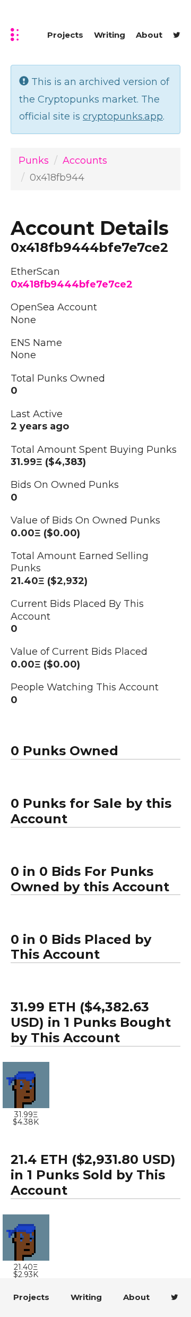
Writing (109, 35)
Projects (65, 35)
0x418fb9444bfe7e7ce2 (72, 284)
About (149, 35)
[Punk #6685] (26, 1085)
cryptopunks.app (123, 116)
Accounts (85, 160)
